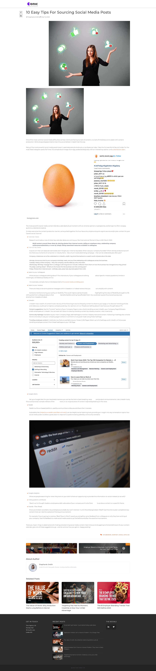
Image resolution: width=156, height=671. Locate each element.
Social (121, 534)
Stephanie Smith (33, 17)
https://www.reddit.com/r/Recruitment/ (53, 412)
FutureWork (107, 534)
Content (115, 534)
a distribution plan (118, 149)
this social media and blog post (73, 282)
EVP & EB (126, 534)
